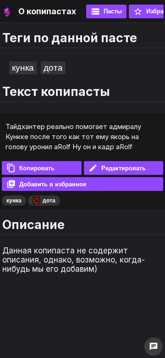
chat (153, 346)
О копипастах (47, 11)
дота (53, 68)
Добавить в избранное (46, 184)
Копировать (30, 168)
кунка (23, 68)
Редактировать (117, 168)
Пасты (106, 11)
